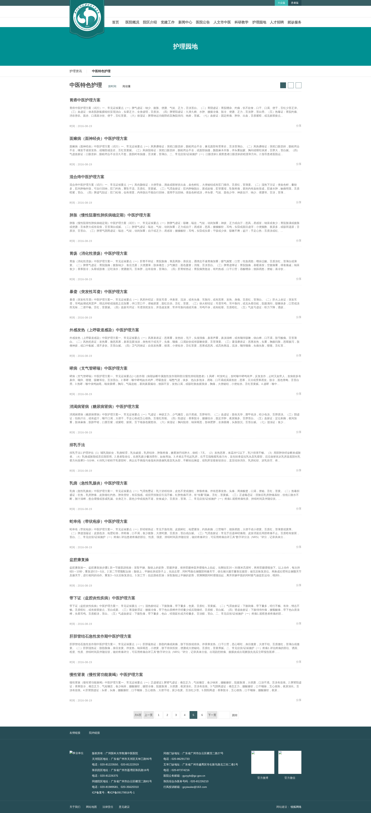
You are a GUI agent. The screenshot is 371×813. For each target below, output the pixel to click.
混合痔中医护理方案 (87, 177)
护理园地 (259, 22)
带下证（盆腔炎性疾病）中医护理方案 (102, 598)
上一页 (149, 714)
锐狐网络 (296, 806)
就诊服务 (294, 22)
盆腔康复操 (79, 560)
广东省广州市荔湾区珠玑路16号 (132, 770)
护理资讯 (76, 71)
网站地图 (91, 806)
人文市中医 (222, 22)
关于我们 (75, 806)
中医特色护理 (101, 71)
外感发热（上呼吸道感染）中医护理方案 (104, 330)
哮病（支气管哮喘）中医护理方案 (99, 368)
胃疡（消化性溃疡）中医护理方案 (99, 253)
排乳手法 (77, 445)
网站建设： (283, 806)
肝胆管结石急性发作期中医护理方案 (100, 636)
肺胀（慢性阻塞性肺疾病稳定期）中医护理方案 (110, 215)
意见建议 (124, 806)
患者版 (295, 2)
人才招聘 (277, 22)
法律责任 (107, 806)
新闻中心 (185, 22)
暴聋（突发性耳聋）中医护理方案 (99, 292)
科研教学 (241, 22)
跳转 (234, 715)
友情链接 (75, 732)
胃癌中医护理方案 (85, 100)
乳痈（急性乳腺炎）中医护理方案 (99, 483)
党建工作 (168, 22)
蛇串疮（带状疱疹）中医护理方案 (99, 521)
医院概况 (132, 22)
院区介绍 (150, 22)
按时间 (110, 86)
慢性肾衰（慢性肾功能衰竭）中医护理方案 (106, 674)
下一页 (212, 714)
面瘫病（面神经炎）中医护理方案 (99, 138)
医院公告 (203, 22)
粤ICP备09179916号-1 (121, 792)
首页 (115, 22)
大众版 (281, 2)
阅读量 (125, 86)
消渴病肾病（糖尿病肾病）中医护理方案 (104, 406)
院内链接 (94, 732)
